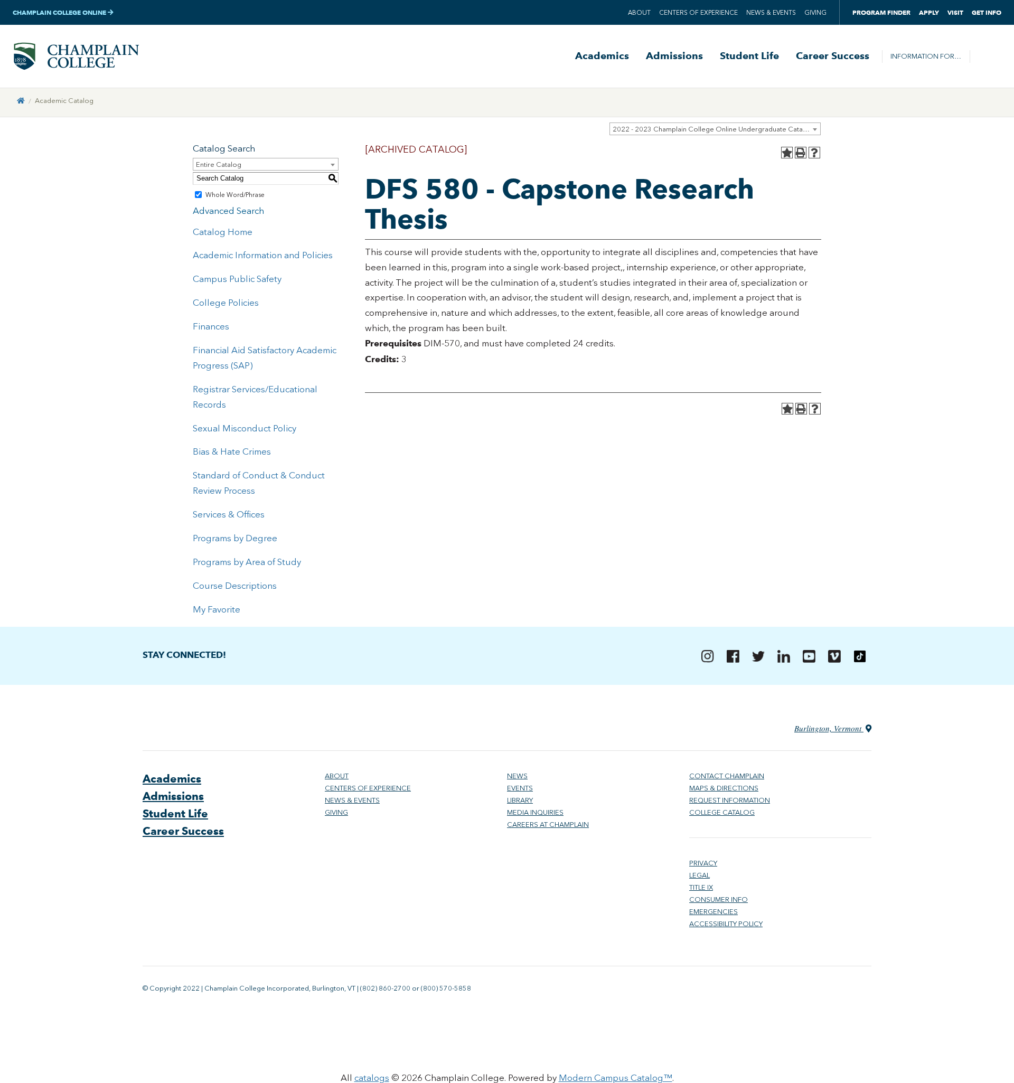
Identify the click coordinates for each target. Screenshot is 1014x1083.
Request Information (729, 800)
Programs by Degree (235, 538)
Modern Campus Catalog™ (615, 1077)
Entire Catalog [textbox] (218, 164)
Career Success (832, 56)
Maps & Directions (723, 788)
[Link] (21, 101)
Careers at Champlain (548, 824)
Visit (955, 12)
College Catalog (722, 812)
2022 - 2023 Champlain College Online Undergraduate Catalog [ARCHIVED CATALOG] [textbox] (716, 129)
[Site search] (985, 56)
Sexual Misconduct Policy (244, 428)
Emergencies (713, 912)
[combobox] (715, 129)
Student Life (749, 56)
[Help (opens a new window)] (814, 152)
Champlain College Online (60, 12)
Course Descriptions (235, 585)
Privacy (703, 863)
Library (520, 800)
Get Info (986, 12)
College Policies (226, 302)
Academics (602, 56)
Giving (815, 12)
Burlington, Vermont (828, 728)
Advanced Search (228, 210)
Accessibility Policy (726, 924)
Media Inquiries (535, 812)
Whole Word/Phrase (235, 195)
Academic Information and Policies (263, 255)
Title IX (701, 887)
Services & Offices (229, 514)
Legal (699, 875)
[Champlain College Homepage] (76, 56)
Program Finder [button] (881, 12)
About (639, 12)
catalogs (371, 1077)
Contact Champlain (726, 776)
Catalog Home (222, 232)
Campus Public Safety (237, 279)
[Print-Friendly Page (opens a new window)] (800, 152)
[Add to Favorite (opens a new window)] (787, 152)
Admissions (674, 56)
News (517, 776)
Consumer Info (718, 899)
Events (520, 788)
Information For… (925, 56)
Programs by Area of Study (247, 562)
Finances (211, 326)
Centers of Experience (698, 12)
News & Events (771, 12)
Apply (929, 12)
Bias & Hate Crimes (232, 451)
